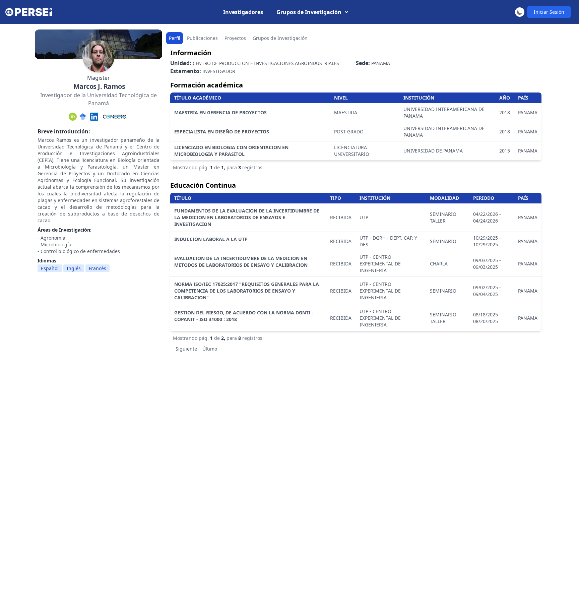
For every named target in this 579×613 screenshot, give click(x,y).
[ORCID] (73, 117)
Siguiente (186, 349)
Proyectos (235, 38)
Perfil (174, 38)
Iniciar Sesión (549, 12)
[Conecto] (114, 117)
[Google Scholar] (82, 116)
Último (209, 349)
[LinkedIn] (94, 116)
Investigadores (243, 12)
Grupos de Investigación (308, 12)
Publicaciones (202, 38)
